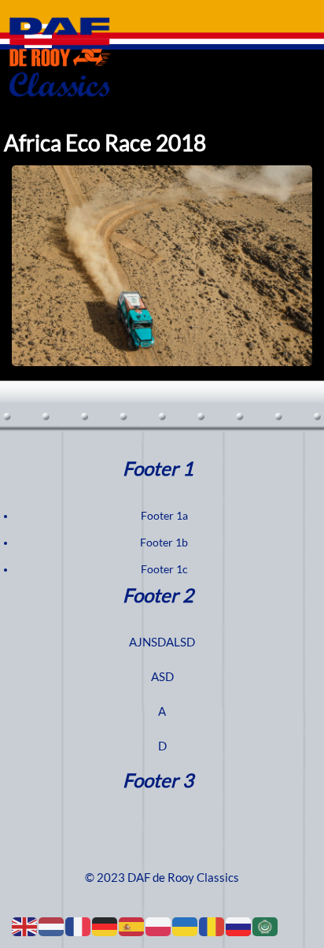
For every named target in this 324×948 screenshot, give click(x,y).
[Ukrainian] (185, 926)
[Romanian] (212, 926)
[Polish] (158, 926)
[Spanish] (132, 926)
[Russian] (239, 926)
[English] (25, 926)
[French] (78, 926)
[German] (105, 926)
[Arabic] (265, 926)
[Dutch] (52, 926)
